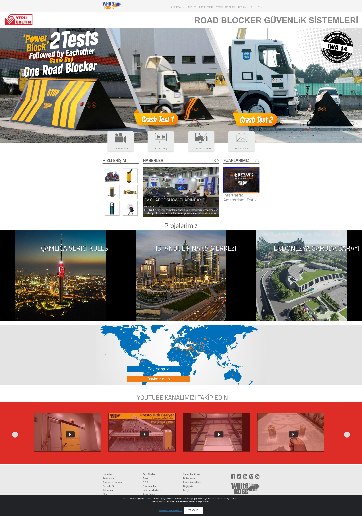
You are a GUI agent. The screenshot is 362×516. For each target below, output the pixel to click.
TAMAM (193, 510)
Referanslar (109, 478)
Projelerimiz (206, 7)
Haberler (107, 474)
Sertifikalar (149, 474)
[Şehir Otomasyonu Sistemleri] (181, 77)
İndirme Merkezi (151, 490)
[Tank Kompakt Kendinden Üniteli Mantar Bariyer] (216, 432)
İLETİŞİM (242, 7)
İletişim (187, 490)
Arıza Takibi (149, 494)
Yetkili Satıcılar (225, 7)
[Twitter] (239, 476)
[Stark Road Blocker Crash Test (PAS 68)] (290, 432)
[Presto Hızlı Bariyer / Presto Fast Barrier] (67, 432)
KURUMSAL (176, 7)
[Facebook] (233, 476)
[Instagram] (257, 476)
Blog (105, 494)
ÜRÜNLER (191, 7)
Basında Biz (109, 486)
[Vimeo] (251, 476)
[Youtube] (245, 476)
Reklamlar (108, 490)
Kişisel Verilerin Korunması (170, 510)
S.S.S (145, 482)
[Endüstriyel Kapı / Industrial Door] (142, 432)
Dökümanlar (149, 486)
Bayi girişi (188, 486)
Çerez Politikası (191, 474)
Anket (146, 478)
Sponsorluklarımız (112, 482)
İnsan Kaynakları (192, 482)
